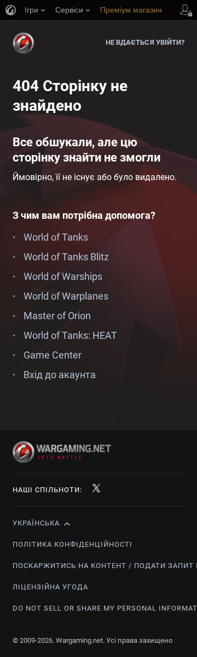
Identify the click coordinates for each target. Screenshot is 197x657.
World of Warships (63, 276)
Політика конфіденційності (72, 544)
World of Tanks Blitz (66, 256)
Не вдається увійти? (145, 42)
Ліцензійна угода (50, 587)
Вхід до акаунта (60, 374)
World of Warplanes (66, 296)
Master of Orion (57, 315)
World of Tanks (56, 237)
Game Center (53, 355)
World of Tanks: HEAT (70, 335)
